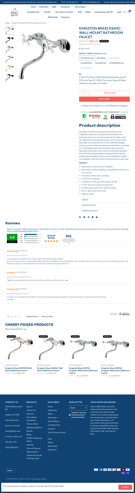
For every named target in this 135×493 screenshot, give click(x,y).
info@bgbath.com (12, 431)
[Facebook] (80, 217)
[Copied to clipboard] (97, 217)
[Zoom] (68, 31)
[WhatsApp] (93, 217)
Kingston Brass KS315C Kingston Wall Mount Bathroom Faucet (83, 370)
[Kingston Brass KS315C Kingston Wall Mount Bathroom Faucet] (83, 348)
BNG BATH (32, 402)
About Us (30, 414)
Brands (30, 431)
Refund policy (32, 452)
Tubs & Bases (80, 7)
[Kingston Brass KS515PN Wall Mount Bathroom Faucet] (19, 348)
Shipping (82, 44)
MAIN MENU (53, 402)
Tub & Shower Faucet (64, 12)
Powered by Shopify (39, 479)
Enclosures (65, 7)
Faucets (47, 12)
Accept (125, 487)
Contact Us (31, 410)
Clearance (65, 17)
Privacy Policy (32, 424)
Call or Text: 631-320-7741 (61, 2)
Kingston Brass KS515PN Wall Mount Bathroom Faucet (18, 369)
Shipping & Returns (34, 427)
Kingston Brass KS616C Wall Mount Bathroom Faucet (50, 369)
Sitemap (30, 444)
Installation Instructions (90, 210)
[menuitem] (33, 6)
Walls (54, 7)
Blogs (29, 434)
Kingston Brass (11, 365)
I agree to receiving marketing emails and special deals (78, 414)
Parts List (85, 199)
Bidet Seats (53, 17)
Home (33, 7)
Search (29, 406)
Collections (43, 7)
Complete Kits (33, 12)
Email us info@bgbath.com (82, 2)
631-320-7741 (11, 442)
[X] (84, 217)
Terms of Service (33, 448)
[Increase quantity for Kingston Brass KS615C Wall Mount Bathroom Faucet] (86, 93)
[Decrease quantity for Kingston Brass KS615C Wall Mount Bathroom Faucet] (80, 93)
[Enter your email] (85, 407)
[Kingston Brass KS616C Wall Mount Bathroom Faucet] (51, 348)
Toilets (88, 12)
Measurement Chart (89, 205)
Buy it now (104, 99)
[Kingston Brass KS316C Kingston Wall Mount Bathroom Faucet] (115, 348)
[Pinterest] (89, 217)
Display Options (32, 316)
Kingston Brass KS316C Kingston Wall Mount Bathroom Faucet (115, 370)
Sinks (80, 12)
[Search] (125, 12)
